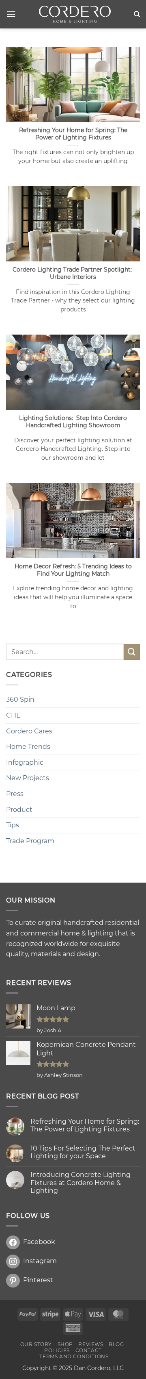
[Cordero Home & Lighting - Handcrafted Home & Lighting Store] (74, 14)
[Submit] (132, 652)
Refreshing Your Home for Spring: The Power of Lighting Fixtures (73, 134)
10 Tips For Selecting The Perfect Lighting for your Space (82, 1152)
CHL (13, 715)
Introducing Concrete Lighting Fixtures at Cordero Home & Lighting (80, 1182)
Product (19, 809)
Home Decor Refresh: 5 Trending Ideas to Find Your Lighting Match (73, 570)
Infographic (24, 762)
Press (15, 794)
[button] (11, 14)
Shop (65, 1344)
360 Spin (20, 699)
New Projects (27, 778)
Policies (57, 1350)
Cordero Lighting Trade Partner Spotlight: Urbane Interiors (73, 273)
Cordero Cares (29, 731)
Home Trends (28, 746)
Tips (12, 825)
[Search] (137, 14)
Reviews (90, 1344)
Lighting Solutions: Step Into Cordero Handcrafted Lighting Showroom (73, 421)
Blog (116, 1344)
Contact (88, 1350)
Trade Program (30, 841)
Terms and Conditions (73, 1356)
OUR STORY (36, 1344)
